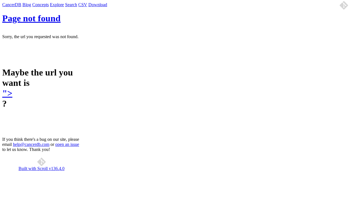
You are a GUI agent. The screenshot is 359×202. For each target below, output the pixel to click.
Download (97, 4)
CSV (82, 4)
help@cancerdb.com (31, 144)
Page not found (31, 18)
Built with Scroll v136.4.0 (42, 168)
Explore (57, 4)
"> (7, 93)
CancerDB (11, 4)
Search (71, 4)
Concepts (40, 4)
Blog (26, 4)
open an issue (67, 144)
